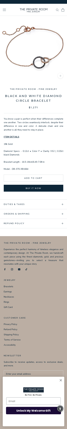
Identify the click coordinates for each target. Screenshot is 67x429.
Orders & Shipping (17, 214)
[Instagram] (12, 269)
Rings (6, 302)
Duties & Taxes (14, 204)
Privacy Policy (10, 324)
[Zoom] (60, 75)
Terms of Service (12, 339)
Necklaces (9, 296)
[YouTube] (19, 269)
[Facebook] (5, 269)
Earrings (8, 291)
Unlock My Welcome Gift (33, 411)
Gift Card (8, 307)
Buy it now (33, 188)
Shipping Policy (11, 334)
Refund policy (14, 223)
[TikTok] (26, 269)
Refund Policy (10, 329)
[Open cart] (63, 9)
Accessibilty (10, 344)
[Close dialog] (60, 380)
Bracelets (8, 286)
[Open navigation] (4, 10)
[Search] (57, 9)
